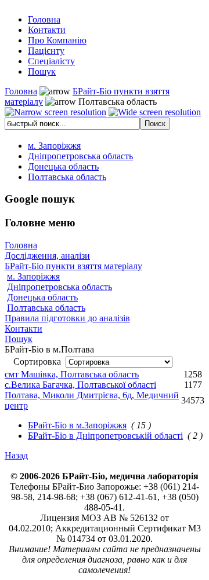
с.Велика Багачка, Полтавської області (80, 385)
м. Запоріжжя (33, 276)
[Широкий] (155, 112)
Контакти (23, 328)
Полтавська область (46, 308)
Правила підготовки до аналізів (67, 318)
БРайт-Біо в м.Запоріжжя (77, 425)
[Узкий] (55, 112)
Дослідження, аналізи (47, 255)
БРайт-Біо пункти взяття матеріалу (73, 266)
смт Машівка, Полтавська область (72, 374)
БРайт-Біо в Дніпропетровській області (105, 435)
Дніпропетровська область (59, 287)
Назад (16, 455)
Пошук (19, 339)
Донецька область (42, 297)
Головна (21, 91)
